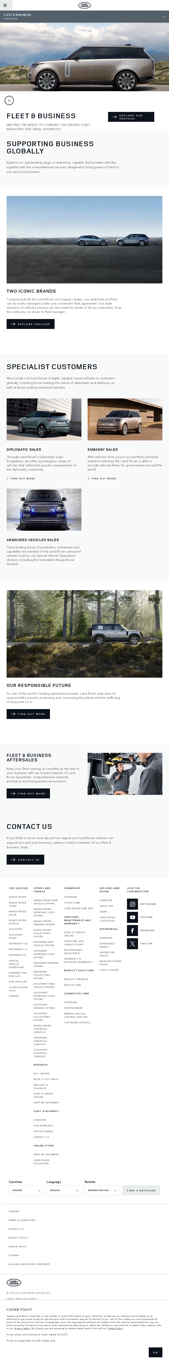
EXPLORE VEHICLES (34, 324)
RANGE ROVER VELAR (17, 913)
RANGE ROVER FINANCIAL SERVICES (42, 1029)
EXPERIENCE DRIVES (107, 945)
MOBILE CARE (72, 984)
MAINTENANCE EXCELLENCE (73, 951)
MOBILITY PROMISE (76, 979)
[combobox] (26, 1190)
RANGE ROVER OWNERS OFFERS (44, 923)
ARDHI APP (106, 905)
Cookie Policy (115, 1328)
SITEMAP (13, 1255)
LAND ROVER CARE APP (78, 908)
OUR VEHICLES (18, 981)
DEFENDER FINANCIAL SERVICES (40, 1041)
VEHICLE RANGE (43, 1131)
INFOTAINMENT (73, 1007)
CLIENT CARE (72, 902)
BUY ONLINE (42, 1073)
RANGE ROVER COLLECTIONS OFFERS (42, 933)
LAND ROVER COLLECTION (41, 1162)
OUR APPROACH (43, 1125)
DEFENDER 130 (18, 943)
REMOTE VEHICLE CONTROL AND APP (76, 1015)
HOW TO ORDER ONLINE (43, 1095)
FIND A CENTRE (109, 969)
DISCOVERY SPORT (16, 936)
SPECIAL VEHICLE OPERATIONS (17, 964)
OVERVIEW (40, 1119)
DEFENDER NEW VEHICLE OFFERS (44, 943)
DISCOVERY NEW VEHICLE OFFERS (44, 985)
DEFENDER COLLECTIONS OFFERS (42, 975)
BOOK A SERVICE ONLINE (74, 934)
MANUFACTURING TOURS (111, 963)
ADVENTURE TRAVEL (107, 954)
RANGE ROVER (17, 896)
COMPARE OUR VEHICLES (18, 974)
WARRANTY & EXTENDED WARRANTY (78, 960)
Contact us (29, 859)
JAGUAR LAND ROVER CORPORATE (29, 1264)
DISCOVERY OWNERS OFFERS (44, 1006)
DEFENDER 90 (17, 954)
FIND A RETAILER (141, 1190)
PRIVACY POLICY (18, 1237)
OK (155, 1352)
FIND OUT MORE (32, 713)
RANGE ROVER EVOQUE (17, 922)
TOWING (14, 996)
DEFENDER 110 (18, 949)
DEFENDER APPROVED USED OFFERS (44, 954)
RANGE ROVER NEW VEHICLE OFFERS (46, 902)
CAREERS (14, 1211)
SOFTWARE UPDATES (77, 1022)
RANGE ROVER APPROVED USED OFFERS (44, 912)
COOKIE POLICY (17, 1246)
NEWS (103, 911)
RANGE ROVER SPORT (17, 904)
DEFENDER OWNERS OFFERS (46, 964)
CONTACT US (41, 1137)
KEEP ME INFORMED (46, 1102)
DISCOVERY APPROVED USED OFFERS (44, 996)
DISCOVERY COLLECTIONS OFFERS (42, 1017)
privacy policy (22, 1328)
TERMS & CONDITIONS (22, 1220)
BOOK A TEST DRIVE (46, 1079)
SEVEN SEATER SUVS (18, 989)
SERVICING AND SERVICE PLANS (74, 943)
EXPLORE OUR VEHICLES (131, 117)
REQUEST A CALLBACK (41, 1086)
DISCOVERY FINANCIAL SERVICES (41, 1053)
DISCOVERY (16, 929)
